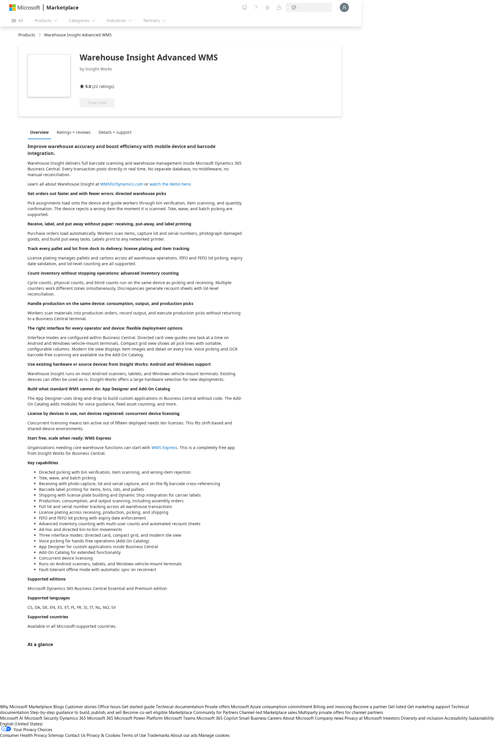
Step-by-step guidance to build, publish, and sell (76, 712)
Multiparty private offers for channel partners (340, 712)
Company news (329, 718)
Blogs (58, 706)
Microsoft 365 (100, 718)
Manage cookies (214, 735)
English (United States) (21, 724)
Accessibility (455, 718)
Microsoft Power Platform (138, 718)
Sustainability (481, 718)
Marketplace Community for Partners (203, 712)
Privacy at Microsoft (363, 718)
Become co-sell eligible (145, 712)
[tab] (41, 132)
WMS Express (164, 447)
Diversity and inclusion (422, 718)
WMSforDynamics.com (121, 184)
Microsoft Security (41, 718)
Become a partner (370, 706)
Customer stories (81, 706)
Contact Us (75, 735)
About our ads (183, 735)
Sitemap (56, 735)
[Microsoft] (24, 7)
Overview (39, 132)
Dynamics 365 (73, 718)
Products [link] (26, 35)
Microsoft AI (11, 718)
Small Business (252, 718)
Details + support (115, 132)
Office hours (109, 706)
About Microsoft (298, 718)
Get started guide (138, 706)
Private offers (217, 706)
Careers (275, 718)
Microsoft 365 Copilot (217, 718)
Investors (391, 718)
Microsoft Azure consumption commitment (272, 706)
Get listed (397, 706)
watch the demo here (170, 184)
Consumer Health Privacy (23, 735)
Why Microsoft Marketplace (26, 706)
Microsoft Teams (179, 718)
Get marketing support (428, 706)
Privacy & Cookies (103, 735)
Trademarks (158, 735)
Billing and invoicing (332, 706)
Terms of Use (133, 735)
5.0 (88, 86)
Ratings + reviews (74, 132)
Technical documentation (180, 706)
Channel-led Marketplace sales (268, 712)
